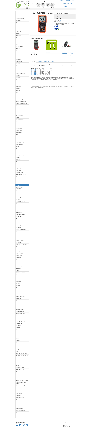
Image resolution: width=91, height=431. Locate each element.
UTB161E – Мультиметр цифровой (36, 51)
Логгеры (17, 146)
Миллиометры (18, 395)
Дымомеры (18, 90)
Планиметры (18, 220)
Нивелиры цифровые (20, 194)
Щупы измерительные (20, 342)
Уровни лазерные (19, 416)
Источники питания (19, 115)
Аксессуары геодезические (21, 22)
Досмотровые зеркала (20, 371)
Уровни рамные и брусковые (21, 313)
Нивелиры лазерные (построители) (19, 188)
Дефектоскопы (18, 86)
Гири (17, 67)
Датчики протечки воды (20, 369)
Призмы (17, 235)
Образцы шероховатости (20, 205)
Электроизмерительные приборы (22, 346)
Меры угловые (18, 170)
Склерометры (18, 268)
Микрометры (18, 178)
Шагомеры (18, 329)
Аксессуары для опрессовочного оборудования (22, 356)
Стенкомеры (18, 274)
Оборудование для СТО (20, 201)
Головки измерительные (20, 73)
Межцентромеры (19, 161)
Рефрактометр (18, 257)
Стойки (17, 276)
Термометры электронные (20, 296)
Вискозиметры (18, 54)
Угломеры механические (20, 307)
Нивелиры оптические (20, 190)
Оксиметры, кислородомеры (21, 207)
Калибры (17, 117)
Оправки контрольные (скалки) (21, 210)
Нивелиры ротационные (20, 192)
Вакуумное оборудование (20, 360)
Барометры (18, 37)
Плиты (17, 223)
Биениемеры (18, 39)
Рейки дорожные (19, 251)
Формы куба (18, 318)
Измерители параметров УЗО (21, 103)
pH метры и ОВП (19, 11)
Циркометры (18, 325)
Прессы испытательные (20, 231)
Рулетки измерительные (20, 259)
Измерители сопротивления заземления (21, 106)
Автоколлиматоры (19, 14)
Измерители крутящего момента (22, 380)
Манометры (18, 157)
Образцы (17, 203)
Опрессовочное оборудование (21, 401)
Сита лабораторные (19, 266)
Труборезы (18, 414)
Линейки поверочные (20, 142)
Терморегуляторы (19, 408)
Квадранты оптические (20, 119)
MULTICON (62, 20)
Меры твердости (19, 168)
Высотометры (18, 59)
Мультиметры (18, 185)
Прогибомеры (18, 242)
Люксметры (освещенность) (21, 150)
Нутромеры (18, 199)
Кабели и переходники (20, 387)
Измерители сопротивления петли (22, 108)
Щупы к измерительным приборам (22, 344)
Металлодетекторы (19, 172)
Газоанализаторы (19, 61)
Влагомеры (18, 57)
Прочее (17, 351)
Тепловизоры (18, 289)
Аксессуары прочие (19, 24)
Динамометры (18, 88)
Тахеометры (18, 281)
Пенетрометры (18, 216)
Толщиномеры (18, 298)
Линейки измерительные (20, 140)
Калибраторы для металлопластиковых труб (20, 390)
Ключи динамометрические (21, 123)
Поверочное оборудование (21, 229)
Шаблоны (18, 327)
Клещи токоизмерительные (21, 121)
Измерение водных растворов (21, 94)
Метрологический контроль (21, 174)
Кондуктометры (19, 132)
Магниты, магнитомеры (20, 155)
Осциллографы (19, 212)
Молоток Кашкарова (19, 183)
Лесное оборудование (20, 137)
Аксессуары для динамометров (21, 353)
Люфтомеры (18, 152)
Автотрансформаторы (20, 18)
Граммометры (18, 75)
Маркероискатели (19, 393)
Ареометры (18, 33)
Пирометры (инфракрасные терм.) (22, 218)
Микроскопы (18, 181)
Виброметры (18, 48)
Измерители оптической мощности (22, 385)
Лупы (17, 148)
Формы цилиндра (19, 323)
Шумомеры (18, 340)
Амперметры (18, 358)
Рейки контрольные (19, 253)
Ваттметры (18, 363)
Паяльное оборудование (20, 214)
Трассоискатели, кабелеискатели (22, 302)
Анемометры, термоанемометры (22, 29)
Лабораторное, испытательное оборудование (21, 135)
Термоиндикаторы (19, 292)
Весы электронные (19, 46)
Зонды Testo (18, 373)
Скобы (17, 270)
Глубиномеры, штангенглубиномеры (20, 71)
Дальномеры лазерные (20, 79)
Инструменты (18, 349)
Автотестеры (18, 16)
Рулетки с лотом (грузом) (20, 261)
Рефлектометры (19, 255)
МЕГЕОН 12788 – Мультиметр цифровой (53, 51)
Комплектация (46, 61)
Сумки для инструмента (20, 279)
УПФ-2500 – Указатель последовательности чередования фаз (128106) (68, 52)
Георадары (18, 63)
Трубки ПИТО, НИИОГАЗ (20, 304)
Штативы (17, 338)
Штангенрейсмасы (19, 334)
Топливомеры (18, 300)
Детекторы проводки (19, 84)
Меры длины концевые (20, 165)
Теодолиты (18, 287)
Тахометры (18, 283)
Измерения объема (19, 96)
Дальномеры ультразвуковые (21, 81)
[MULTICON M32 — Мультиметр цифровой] (42, 23)
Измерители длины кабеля (21, 101)
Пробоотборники (19, 238)
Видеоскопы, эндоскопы (20, 50)
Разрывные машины (19, 246)
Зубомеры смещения (20, 92)
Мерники (17, 163)
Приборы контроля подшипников (22, 233)
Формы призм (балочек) (20, 321)
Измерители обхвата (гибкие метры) (21, 383)
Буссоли (17, 44)
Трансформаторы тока (20, 412)
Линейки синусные (19, 144)
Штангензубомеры (19, 331)
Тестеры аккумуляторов (20, 410)
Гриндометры (18, 77)
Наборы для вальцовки (20, 397)
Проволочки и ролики (20, 240)
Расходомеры (18, 248)
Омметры (18, 399)
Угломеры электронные (20, 309)
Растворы (18, 403)
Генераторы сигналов (20, 367)
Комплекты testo (19, 128)
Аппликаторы (18, 31)
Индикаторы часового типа (21, 113)
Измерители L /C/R (19, 378)
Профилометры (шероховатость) (22, 244)
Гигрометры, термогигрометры (21, 65)
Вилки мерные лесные (20, 52)
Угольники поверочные (20, 311)
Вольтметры (18, 365)
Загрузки (52, 61)
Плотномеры (18, 227)
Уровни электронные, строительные (20, 316)
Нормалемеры (18, 197)
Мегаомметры (18, 159)
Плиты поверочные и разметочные (22, 225)
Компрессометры (19, 130)
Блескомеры (18, 42)
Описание (33, 61)
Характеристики (39, 61)
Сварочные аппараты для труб (21, 406)
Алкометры (18, 26)
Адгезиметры (18, 20)
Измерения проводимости (20, 99)
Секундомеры (18, 263)
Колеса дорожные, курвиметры (21, 126)
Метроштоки (18, 176)
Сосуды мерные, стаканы (20, 272)
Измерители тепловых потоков (21, 110)
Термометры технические (20, 294)
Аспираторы (18, 35)
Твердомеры (18, 285)
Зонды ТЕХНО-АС (19, 376)
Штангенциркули (19, 336)
